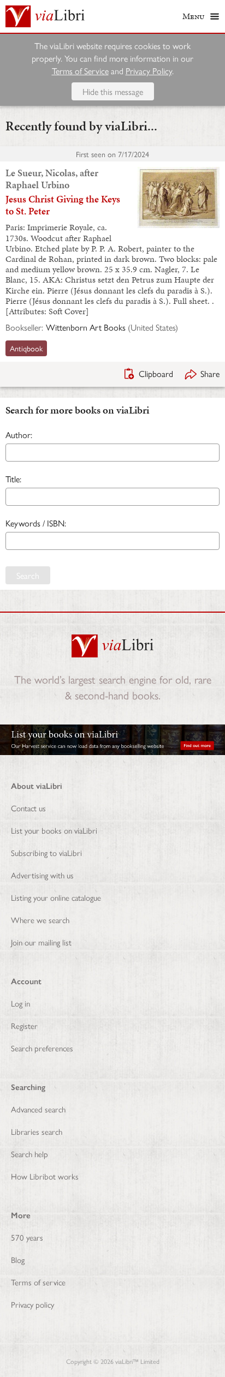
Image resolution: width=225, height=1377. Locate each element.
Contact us (28, 807)
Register (24, 1025)
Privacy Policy (149, 70)
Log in (20, 1003)
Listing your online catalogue (56, 897)
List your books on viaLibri (54, 830)
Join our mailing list (41, 942)
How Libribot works (45, 1176)
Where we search (40, 919)
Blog (18, 1259)
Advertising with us (42, 875)
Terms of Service (80, 70)
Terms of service (38, 1282)
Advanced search (38, 1109)
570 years (27, 1237)
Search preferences (42, 1047)
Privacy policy (32, 1304)
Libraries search (36, 1131)
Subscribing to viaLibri (46, 852)
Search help (29, 1153)
